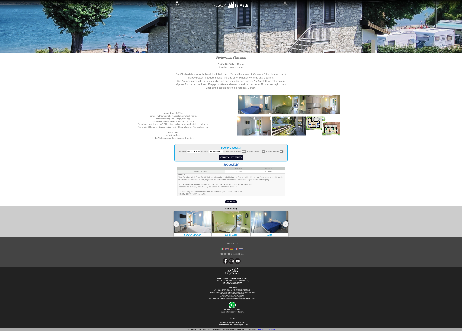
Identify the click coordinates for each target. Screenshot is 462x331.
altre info (261, 329)
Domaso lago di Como (240, 325)
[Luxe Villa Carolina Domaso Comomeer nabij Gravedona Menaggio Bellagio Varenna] (241, 249)
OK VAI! (271, 329)
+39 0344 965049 (233, 310)
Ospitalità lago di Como (237, 323)
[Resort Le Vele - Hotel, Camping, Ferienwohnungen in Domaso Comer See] (231, 8)
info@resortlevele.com (235, 312)
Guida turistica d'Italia (224, 325)
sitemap (232, 318)
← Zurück (231, 202)
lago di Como (224, 323)
